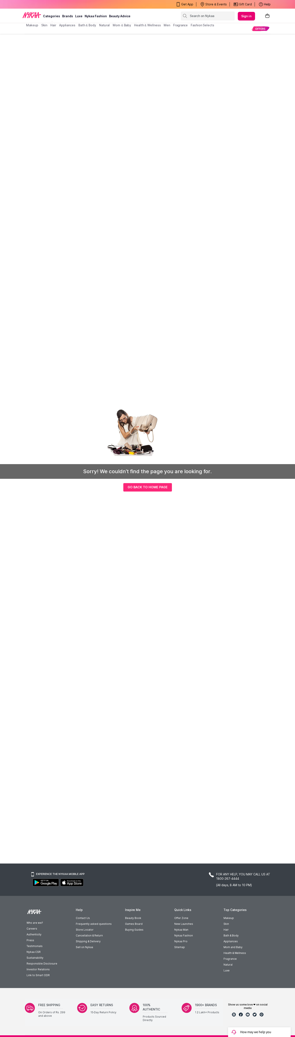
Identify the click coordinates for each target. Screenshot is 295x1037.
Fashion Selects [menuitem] (202, 25)
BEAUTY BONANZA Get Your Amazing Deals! (60, 4)
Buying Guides (134, 929)
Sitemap (179, 947)
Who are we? (35, 922)
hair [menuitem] (53, 25)
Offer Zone (181, 918)
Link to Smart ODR (38, 975)
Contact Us (83, 918)
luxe (78, 16)
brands (67, 16)
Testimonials (35, 946)
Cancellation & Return (89, 935)
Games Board (134, 923)
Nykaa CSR (34, 951)
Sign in (246, 16)
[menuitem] (260, 28)
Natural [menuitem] (104, 25)
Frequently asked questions (94, 923)
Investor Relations (38, 969)
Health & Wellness (235, 953)
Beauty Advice (119, 16)
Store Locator (85, 929)
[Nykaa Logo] (32, 14)
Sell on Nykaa (84, 947)
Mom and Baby (233, 947)
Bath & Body (231, 935)
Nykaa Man (181, 929)
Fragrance (230, 958)
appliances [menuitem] (67, 25)
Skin (226, 923)
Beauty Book (133, 918)
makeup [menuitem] (32, 25)
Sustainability (35, 957)
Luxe (227, 970)
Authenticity (34, 934)
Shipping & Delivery (88, 941)
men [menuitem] (167, 25)
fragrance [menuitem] (180, 25)
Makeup (229, 918)
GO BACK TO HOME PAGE (148, 487)
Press (30, 940)
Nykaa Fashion (96, 16)
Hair (226, 929)
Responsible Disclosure (42, 963)
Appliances (231, 941)
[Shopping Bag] (267, 16)
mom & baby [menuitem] (122, 25)
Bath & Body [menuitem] (87, 25)
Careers (32, 928)
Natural (228, 964)
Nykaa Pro (180, 941)
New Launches (183, 923)
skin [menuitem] (44, 25)
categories (51, 16)
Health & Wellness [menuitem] (147, 25)
